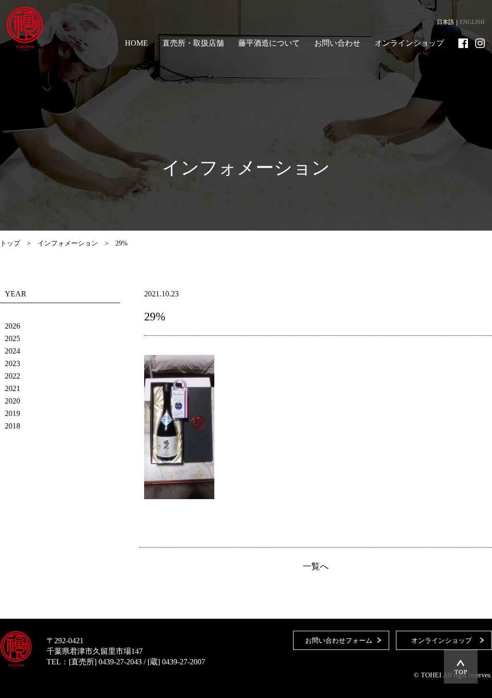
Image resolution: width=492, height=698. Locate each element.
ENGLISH (472, 22)
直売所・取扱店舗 (193, 43)
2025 (12, 338)
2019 (12, 413)
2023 (12, 363)
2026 (12, 326)
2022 (12, 376)
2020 (12, 401)
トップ (10, 243)
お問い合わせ (337, 43)
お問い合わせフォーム (338, 640)
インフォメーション (67, 243)
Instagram (480, 43)
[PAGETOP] (461, 667)
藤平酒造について (269, 43)
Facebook (463, 43)
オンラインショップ (409, 43)
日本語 (445, 22)
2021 (12, 388)
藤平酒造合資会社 (25, 29)
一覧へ (316, 566)
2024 (12, 351)
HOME (136, 43)
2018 (12, 426)
